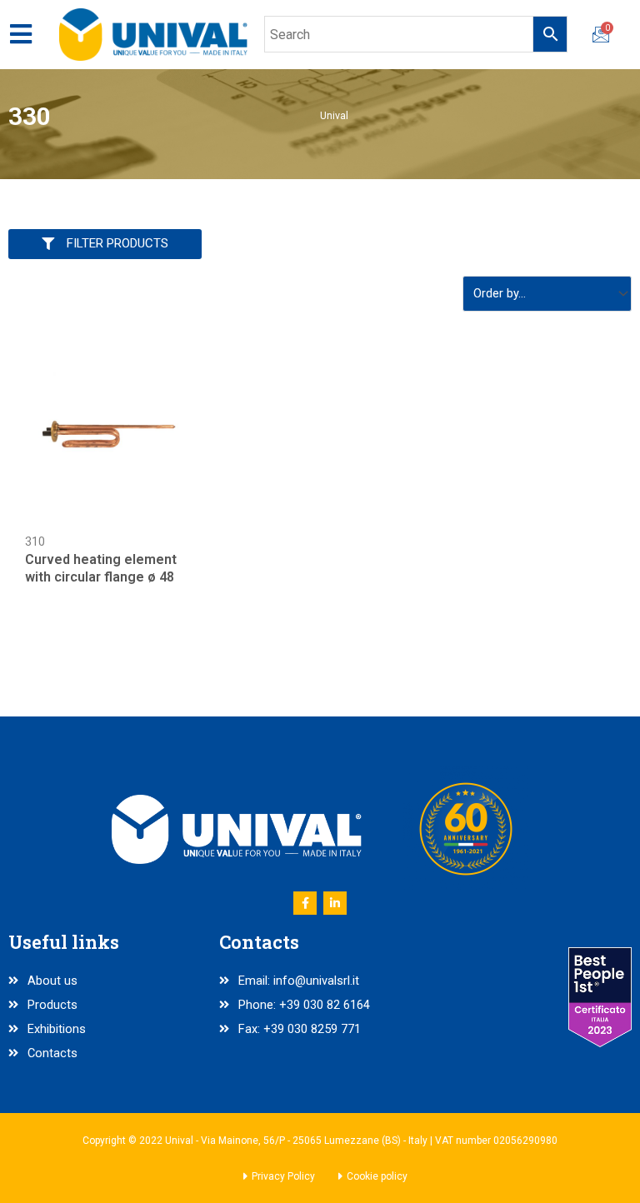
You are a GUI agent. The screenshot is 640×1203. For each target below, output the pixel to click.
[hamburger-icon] (20, 34)
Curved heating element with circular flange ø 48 (101, 568)
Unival (334, 115)
